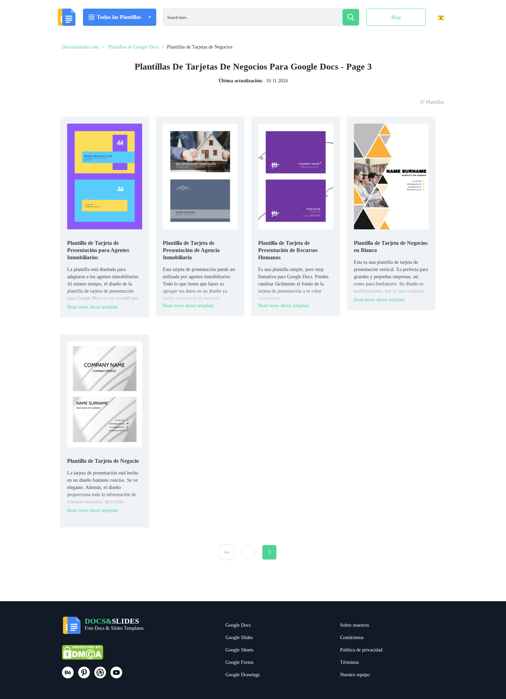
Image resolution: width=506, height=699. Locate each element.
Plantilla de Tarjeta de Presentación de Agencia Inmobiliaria (191, 250)
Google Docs (238, 625)
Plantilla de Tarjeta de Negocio (103, 461)
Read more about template (92, 307)
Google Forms (239, 662)
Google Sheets (239, 650)
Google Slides (239, 637)
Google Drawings (242, 674)
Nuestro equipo (355, 674)
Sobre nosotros (354, 625)
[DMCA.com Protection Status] (82, 655)
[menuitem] (435, 32)
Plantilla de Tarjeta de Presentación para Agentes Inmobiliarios (98, 250)
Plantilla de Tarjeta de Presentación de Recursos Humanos (288, 250)
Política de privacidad (361, 650)
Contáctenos (351, 637)
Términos (349, 662)
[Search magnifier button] (350, 17)
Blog (396, 17)
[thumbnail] (104, 176)
